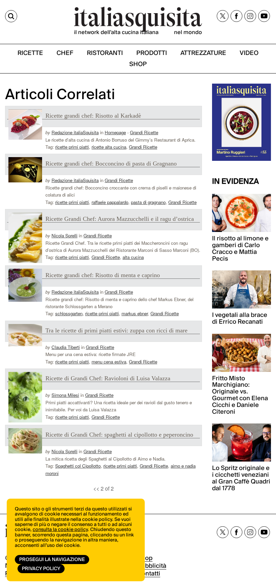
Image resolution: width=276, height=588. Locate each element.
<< (96, 488)
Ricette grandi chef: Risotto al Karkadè (93, 115)
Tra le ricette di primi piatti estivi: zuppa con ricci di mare (116, 330)
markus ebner (135, 313)
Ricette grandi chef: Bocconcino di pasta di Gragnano (111, 163)
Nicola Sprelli (64, 235)
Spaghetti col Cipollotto (78, 466)
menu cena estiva (109, 361)
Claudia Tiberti (65, 347)
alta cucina (133, 257)
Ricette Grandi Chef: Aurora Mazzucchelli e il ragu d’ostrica (119, 218)
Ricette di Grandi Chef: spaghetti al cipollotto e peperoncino (119, 434)
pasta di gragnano (148, 202)
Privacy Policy (41, 569)
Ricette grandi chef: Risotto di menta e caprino (102, 275)
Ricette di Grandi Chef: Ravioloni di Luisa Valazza (107, 378)
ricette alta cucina (109, 147)
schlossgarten (68, 313)
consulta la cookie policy (60, 530)
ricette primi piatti (72, 147)
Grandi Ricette (144, 132)
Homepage (115, 132)
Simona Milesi (65, 395)
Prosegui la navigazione (52, 560)
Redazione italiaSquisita (75, 132)
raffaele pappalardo (110, 202)
